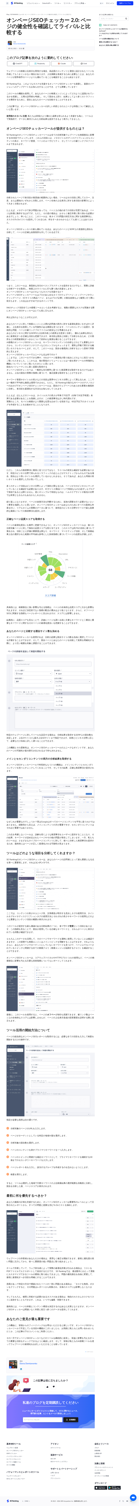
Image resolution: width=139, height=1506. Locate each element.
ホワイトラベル (56, 1448)
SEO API (53, 1459)
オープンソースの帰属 (102, 1476)
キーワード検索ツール (14, 1462)
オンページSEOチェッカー (15, 1451)
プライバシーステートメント (104, 1467)
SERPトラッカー (12, 1453)
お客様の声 (98, 1453)
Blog (8, 14)
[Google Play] (114, 1488)
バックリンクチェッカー (14, 1456)
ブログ (97, 1448)
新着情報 (97, 1451)
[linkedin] (21, 1369)
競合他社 (97, 1456)
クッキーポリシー (100, 1470)
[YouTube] (127, 1501)
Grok (85, 63)
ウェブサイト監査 (12, 1448)
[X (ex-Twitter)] (123, 1501)
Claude (63, 63)
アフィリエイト (56, 1478)
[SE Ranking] (17, 3)
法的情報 (97, 1473)
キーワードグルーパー (14, 1459)
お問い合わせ (55, 1473)
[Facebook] (119, 1501)
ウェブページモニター (14, 1476)
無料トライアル (125, 3)
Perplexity (41, 63)
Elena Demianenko (19, 44)
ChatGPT (19, 63)
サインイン (110, 3)
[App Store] (101, 1488)
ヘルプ (53, 1475)
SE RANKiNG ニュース (17, 14)
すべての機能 (11, 1465)
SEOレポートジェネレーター (16, 1479)
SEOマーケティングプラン (59, 1462)
